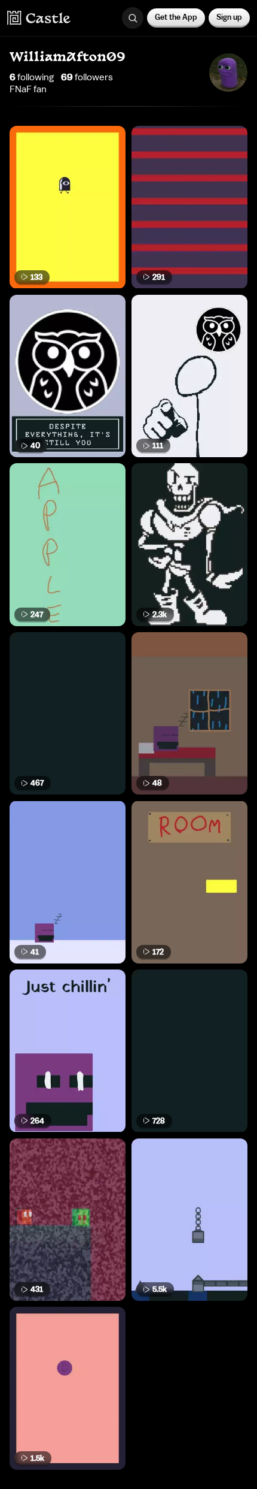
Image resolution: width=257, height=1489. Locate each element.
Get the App (176, 17)
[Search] (132, 18)
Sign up (229, 17)
